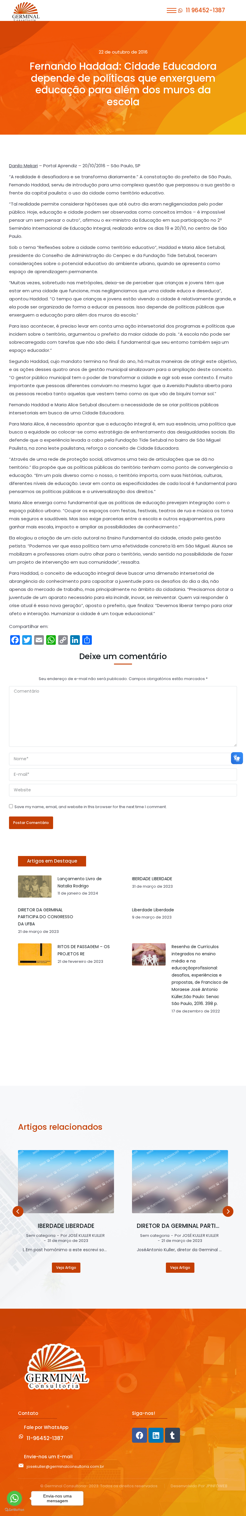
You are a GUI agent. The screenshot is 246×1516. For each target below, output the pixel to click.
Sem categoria (41, 1235)
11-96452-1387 (45, 1438)
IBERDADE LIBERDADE (66, 1226)
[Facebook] (139, 1435)
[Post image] (66, 1181)
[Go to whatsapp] (14, 1498)
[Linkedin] (156, 1435)
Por (83, 1235)
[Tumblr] (172, 1435)
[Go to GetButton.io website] (14, 1510)
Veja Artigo (66, 1267)
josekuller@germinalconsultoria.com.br (65, 1466)
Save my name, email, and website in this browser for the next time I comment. (90, 807)
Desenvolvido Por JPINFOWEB (199, 1486)
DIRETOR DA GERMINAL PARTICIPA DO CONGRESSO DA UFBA (180, 1226)
